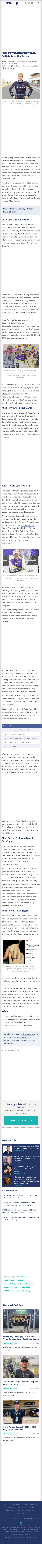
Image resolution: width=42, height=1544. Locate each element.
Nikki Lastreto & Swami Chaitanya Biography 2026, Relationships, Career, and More (20, 1211)
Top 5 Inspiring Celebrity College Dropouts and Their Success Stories (19, 1196)
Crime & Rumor (31, 1510)
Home (5, 1504)
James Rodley (9, 1284)
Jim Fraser (21, 1280)
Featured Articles (20, 1173)
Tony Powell (9, 1280)
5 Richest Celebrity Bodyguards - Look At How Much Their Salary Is (21, 1218)
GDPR (24, 1529)
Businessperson (14, 1040)
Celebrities (17, 1163)
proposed (23, 919)
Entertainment (19, 1186)
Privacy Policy (15, 1529)
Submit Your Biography (30, 1518)
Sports (25, 1040)
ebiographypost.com (17, 1537)
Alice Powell (9, 1277)
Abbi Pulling (8, 1291)
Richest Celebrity (23, 1291)
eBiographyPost (28, 1034)
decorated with (28, 525)
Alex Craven (25, 1287)
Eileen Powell (22, 1277)
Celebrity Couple (10, 1287)
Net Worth (10, 1507)
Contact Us (16, 1518)
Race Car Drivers (10, 1343)
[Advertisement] (21, 27)
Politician (20, 1510)
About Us (7, 1518)
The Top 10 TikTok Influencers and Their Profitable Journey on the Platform (18, 1204)
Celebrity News (15, 1504)
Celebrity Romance (25, 1284)
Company (31, 1507)
